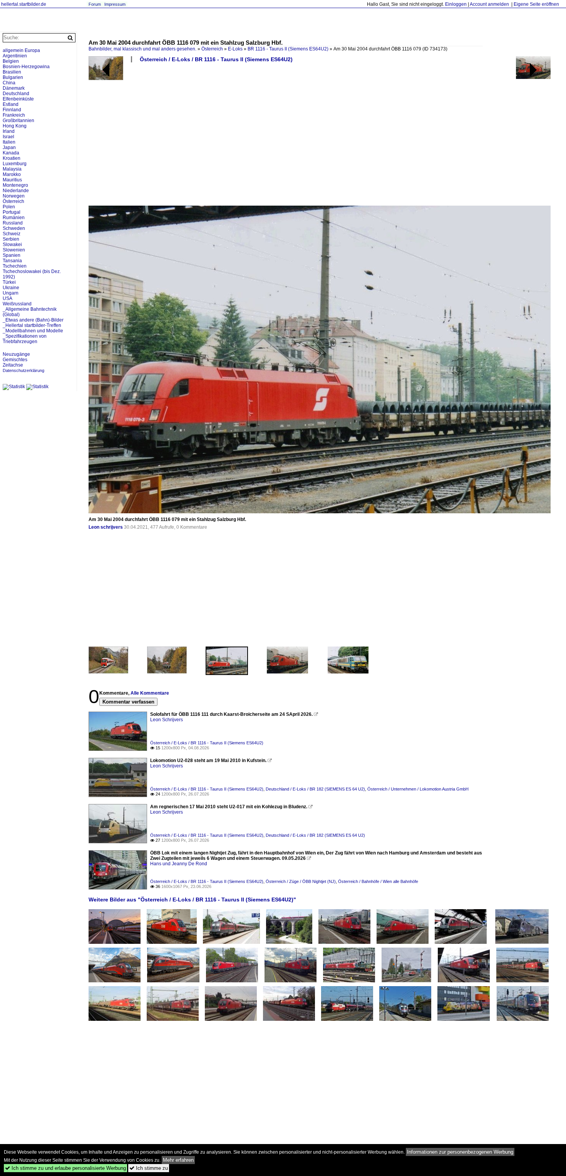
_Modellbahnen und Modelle (33, 330)
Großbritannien (18, 120)
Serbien (11, 239)
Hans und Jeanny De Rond (178, 863)
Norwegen (14, 196)
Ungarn (10, 293)
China (9, 82)
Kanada (11, 153)
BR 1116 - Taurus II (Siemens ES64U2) (288, 49)
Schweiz (11, 233)
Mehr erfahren (178, 1160)
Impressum (115, 4)
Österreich (212, 49)
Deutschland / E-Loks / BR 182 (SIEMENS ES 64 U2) (315, 789)
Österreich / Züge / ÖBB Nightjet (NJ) (301, 881)
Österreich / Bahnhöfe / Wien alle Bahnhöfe (378, 881)
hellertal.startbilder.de (23, 4)
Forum (95, 4)
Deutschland (16, 93)
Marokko (12, 174)
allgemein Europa (21, 50)
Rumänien (14, 217)
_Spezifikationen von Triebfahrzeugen (25, 338)
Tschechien (15, 266)
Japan (9, 147)
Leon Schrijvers (166, 719)
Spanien (11, 255)
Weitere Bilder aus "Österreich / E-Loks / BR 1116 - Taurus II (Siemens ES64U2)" (192, 899)
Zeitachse (13, 365)
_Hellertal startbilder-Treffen (32, 325)
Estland (10, 104)
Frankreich (14, 115)
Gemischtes (15, 359)
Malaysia (12, 169)
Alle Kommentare (150, 693)
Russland (13, 223)
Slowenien (14, 250)
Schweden (14, 228)
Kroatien (11, 158)
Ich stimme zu (148, 1168)
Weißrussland (17, 304)
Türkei (9, 282)
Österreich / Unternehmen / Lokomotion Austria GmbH (418, 789)
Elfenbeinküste (18, 99)
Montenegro (15, 185)
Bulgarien (13, 77)
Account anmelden (489, 4)
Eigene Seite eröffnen (536, 4)
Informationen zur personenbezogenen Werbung (460, 1152)
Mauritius (12, 180)
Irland (9, 131)
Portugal (11, 212)
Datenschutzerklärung (23, 370)
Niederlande (16, 190)
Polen (9, 206)
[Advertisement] (320, 137)
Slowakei (12, 244)
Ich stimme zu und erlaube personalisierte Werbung (65, 1168)
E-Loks (235, 49)
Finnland (12, 109)
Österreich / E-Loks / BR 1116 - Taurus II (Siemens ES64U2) (216, 59)
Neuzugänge (16, 354)
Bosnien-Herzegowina (26, 66)
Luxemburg (15, 163)
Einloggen (456, 4)
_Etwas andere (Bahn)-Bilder (33, 320)
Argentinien (15, 56)
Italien (9, 142)
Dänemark (14, 88)
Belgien (11, 61)
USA (7, 298)
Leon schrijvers (106, 527)
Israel (8, 136)
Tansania (12, 260)
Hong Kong (15, 126)
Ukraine (11, 287)
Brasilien (12, 72)
